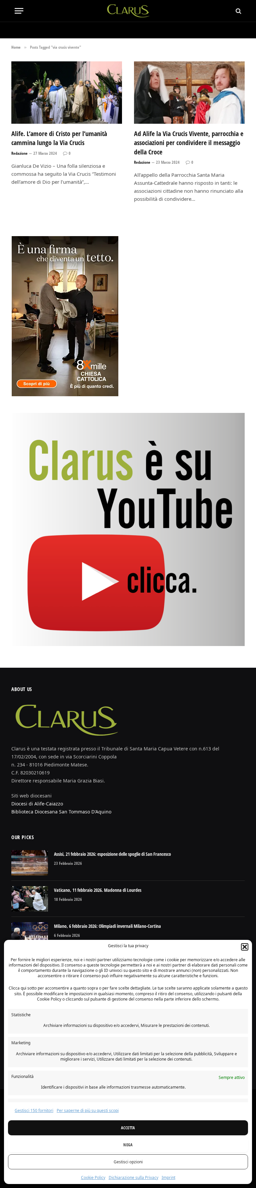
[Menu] (19, 10)
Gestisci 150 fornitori (34, 1110)
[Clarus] (128, 11)
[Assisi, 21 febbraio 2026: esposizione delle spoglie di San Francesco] (29, 862)
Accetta (128, 1128)
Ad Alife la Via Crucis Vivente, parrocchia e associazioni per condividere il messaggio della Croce (188, 142)
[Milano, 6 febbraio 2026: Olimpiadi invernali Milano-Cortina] (29, 935)
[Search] (237, 10)
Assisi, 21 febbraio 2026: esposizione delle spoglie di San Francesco (112, 854)
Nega (127, 1145)
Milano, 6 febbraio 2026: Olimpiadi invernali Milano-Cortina (107, 926)
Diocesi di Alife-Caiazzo (37, 803)
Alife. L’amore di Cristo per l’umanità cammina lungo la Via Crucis (59, 138)
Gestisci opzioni (128, 1162)
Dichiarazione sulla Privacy (133, 1177)
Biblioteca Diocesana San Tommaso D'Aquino (61, 811)
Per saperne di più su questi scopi (88, 1110)
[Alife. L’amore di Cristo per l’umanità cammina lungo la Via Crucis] (66, 92)
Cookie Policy (93, 1177)
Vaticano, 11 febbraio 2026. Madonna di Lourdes (97, 890)
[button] (244, 947)
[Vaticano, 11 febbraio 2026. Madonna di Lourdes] (29, 899)
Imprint (168, 1177)
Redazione (19, 153)
